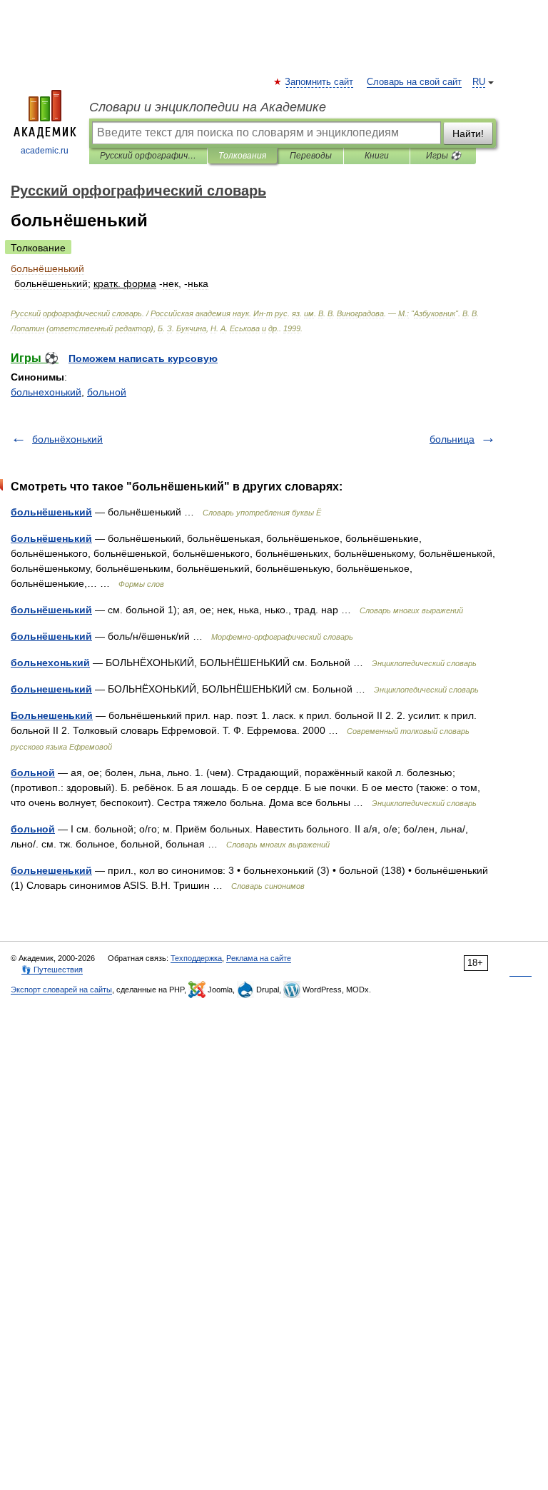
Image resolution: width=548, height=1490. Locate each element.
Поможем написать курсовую (143, 358)
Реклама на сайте (258, 958)
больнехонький (46, 392)
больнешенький (51, 689)
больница (452, 439)
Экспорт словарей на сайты (61, 989)
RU (478, 82)
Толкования (242, 156)
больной (106, 392)
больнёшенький (51, 512)
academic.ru (44, 151)
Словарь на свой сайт (414, 82)
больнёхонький (67, 439)
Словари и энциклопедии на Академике (207, 107)
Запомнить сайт (319, 82)
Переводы (311, 156)
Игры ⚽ (443, 156)
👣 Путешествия (52, 969)
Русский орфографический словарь (148, 156)
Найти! (468, 133)
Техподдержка (196, 958)
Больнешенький (52, 715)
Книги (377, 156)
